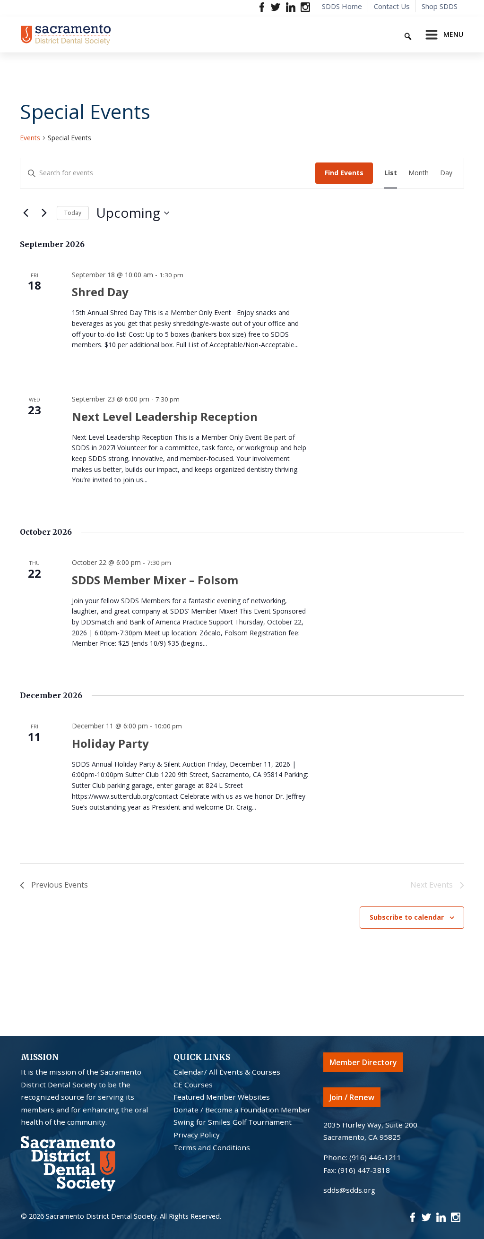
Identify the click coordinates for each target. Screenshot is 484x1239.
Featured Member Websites (221, 1097)
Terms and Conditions (211, 1147)
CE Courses (193, 1084)
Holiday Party (110, 743)
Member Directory (363, 1062)
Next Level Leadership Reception (165, 416)
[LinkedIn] (290, 6)
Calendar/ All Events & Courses (226, 1072)
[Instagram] (305, 6)
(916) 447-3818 (364, 1170)
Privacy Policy (196, 1134)
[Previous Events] (25, 213)
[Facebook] (262, 6)
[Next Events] (44, 213)
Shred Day (100, 291)
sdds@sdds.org (349, 1190)
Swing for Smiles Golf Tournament (232, 1122)
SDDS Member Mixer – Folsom (155, 580)
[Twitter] (275, 6)
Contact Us (392, 6)
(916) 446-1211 (375, 1157)
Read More (92, 364)
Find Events (344, 172)
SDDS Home (342, 6)
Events (30, 137)
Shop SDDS (440, 6)
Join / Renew (351, 1097)
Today (72, 213)
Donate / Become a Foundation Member (242, 1109)
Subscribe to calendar (407, 917)
